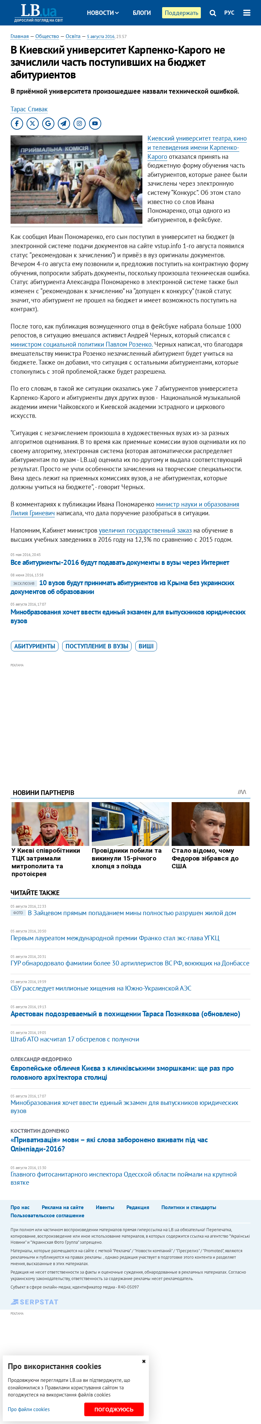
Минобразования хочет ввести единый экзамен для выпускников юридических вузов (128, 616)
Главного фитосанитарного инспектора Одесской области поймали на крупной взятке (124, 1178)
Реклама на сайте (63, 1207)
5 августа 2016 (101, 36)
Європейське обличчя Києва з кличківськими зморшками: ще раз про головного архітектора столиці (122, 1072)
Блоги (142, 13)
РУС (229, 12)
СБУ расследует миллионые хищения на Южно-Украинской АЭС (101, 988)
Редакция (137, 1207)
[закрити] (143, 1361)
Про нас (20, 1207)
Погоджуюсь (114, 1409)
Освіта (73, 36)
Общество (47, 36)
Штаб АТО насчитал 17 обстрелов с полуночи (75, 1039)
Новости (100, 13)
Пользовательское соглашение (47, 1215)
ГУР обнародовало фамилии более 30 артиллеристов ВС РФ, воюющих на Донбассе (130, 963)
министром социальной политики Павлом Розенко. (82, 344)
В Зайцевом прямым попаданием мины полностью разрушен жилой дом (124, 912)
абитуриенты (34, 646)
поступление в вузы (97, 646)
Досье (137, 38)
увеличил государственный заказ (145, 530)
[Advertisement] (131, 716)
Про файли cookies (29, 1409)
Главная (20, 36)
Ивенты (105, 1207)
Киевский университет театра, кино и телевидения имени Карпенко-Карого (197, 147)
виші (146, 646)
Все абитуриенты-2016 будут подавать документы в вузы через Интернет (120, 562)
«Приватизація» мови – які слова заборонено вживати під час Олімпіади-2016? (109, 1144)
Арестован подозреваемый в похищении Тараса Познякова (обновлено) (125, 1013)
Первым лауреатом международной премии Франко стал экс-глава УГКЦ (115, 937)
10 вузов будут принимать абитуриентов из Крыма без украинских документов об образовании (122, 587)
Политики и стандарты (188, 1207)
